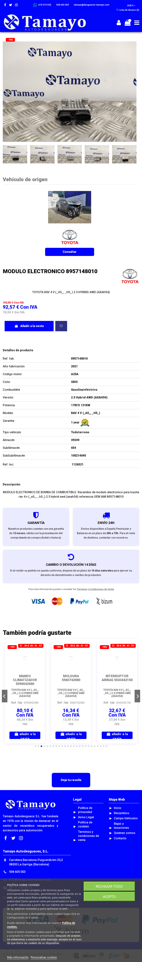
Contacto (120, 838)
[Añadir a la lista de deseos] (61, 326)
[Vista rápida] (39, 658)
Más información (18, 957)
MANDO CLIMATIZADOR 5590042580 (25, 680)
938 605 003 (17, 872)
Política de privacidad (85, 810)
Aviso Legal (86, 817)
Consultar (70, 252)
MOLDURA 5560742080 (71, 678)
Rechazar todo (109, 886)
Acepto (109, 896)
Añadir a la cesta (32, 326)
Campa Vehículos (126, 818)
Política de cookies (85, 824)
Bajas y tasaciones (121, 825)
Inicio (117, 808)
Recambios (121, 813)
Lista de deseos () (129, 10)
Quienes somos (124, 833)
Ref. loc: (8, 464)
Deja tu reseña (71, 780)
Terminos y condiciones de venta (88, 836)
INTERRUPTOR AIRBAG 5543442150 (117, 678)
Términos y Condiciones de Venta (95, 589)
